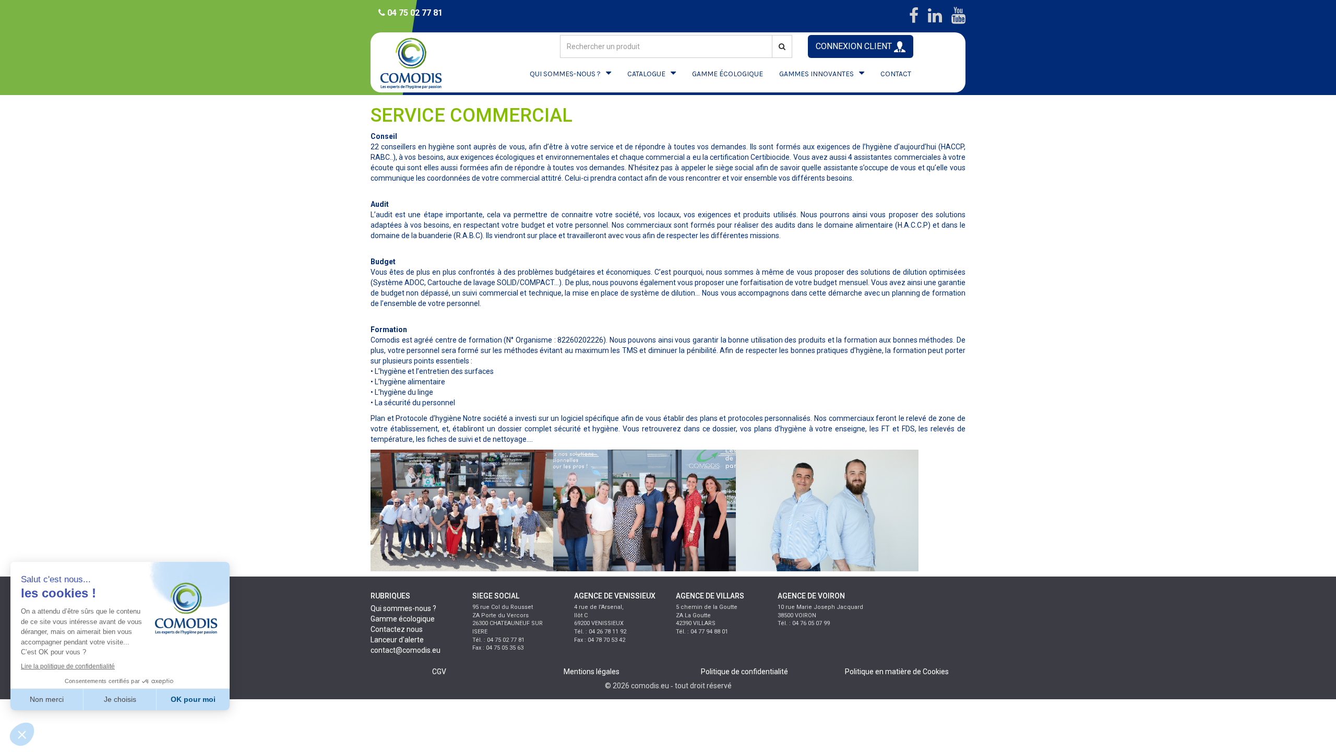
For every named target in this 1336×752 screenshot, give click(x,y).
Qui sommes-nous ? (403, 608)
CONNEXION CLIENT (855, 46)
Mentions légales (591, 671)
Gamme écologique (403, 619)
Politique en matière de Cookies (897, 671)
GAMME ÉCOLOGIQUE (727, 73)
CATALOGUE (646, 73)
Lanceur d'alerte (397, 640)
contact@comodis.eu (405, 650)
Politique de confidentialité (744, 671)
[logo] (420, 62)
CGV (439, 671)
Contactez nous (397, 629)
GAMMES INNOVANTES (816, 73)
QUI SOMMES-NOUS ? (565, 73)
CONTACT (895, 73)
